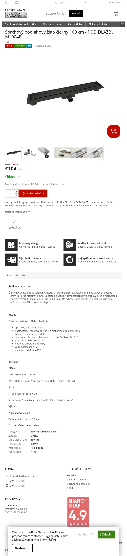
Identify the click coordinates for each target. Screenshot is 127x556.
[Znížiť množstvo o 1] (17, 195)
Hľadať (76, 13)
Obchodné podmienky (79, 483)
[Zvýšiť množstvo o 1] (17, 191)
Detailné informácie (16, 211)
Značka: (43, 45)
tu (54, 539)
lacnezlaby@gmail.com (22, 476)
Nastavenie (22, 548)
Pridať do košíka (35, 193)
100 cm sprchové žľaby (44, 431)
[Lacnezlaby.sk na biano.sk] (78, 512)
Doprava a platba (76, 479)
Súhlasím (106, 534)
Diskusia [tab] (20, 275)
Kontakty (60, 2)
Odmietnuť (85, 534)
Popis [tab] (10, 275)
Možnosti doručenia (53, 184)
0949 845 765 (17, 480)
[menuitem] (20, 24)
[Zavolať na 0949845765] (10, 2)
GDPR (70, 488)
